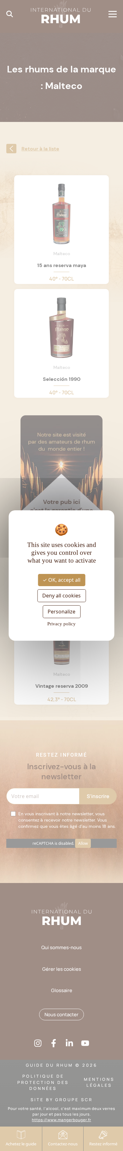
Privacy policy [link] (61, 623)
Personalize (61, 611)
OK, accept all (63, 579)
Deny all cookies (61, 595)
